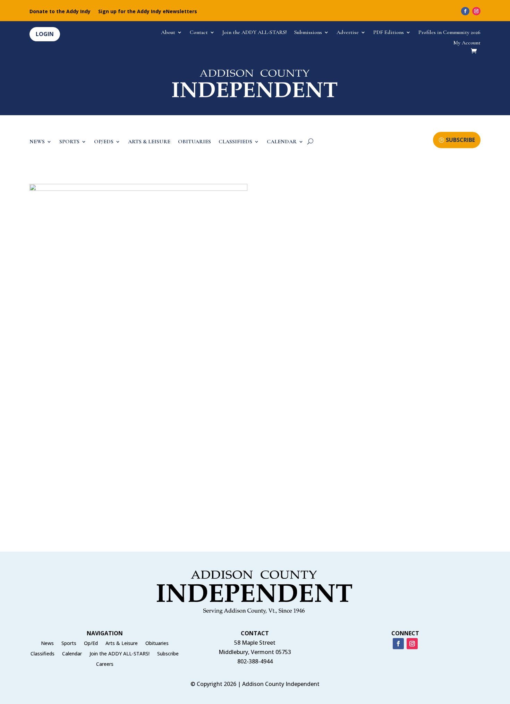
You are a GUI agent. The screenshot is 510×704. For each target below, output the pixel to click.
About (168, 33)
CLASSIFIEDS (235, 142)
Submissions (308, 33)
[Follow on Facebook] (465, 11)
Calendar (72, 654)
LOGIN (45, 34)
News (47, 643)
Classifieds (42, 654)
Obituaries (157, 643)
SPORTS (69, 142)
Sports (68, 643)
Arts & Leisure (121, 643)
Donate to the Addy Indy (60, 12)
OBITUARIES (194, 142)
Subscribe (168, 654)
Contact (199, 33)
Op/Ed (91, 643)
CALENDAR (282, 142)
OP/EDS (103, 142)
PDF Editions (388, 33)
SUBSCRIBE (460, 140)
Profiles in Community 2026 (449, 33)
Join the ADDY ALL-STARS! (254, 33)
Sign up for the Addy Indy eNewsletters (147, 12)
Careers (104, 664)
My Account (467, 43)
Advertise (348, 33)
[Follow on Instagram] (476, 11)
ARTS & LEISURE (149, 142)
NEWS (37, 142)
